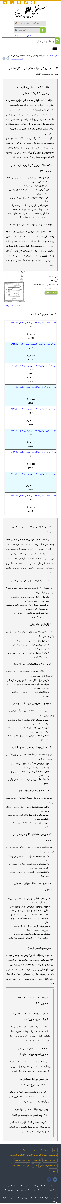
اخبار (13, 1165)
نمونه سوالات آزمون (50, 55)
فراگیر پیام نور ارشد (50, 1155)
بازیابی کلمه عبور (26, 35)
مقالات (36, 1165)
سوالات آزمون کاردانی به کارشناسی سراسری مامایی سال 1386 (33, 495)
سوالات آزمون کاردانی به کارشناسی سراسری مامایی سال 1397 (33, 344)
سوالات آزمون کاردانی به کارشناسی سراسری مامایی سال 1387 (33, 474)
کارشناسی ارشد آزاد (24, 1149)
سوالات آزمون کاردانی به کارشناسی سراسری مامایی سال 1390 (33, 409)
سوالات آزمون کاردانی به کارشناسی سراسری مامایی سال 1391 (33, 387)
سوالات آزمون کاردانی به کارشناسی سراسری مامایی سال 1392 (33, 365)
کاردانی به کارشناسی (17, 1155)
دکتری (55, 1149)
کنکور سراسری (36, 1160)
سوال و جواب (20, 1165)
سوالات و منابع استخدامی (48, 1165)
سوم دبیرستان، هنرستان (22, 1160)
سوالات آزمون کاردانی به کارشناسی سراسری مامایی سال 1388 (33, 452)
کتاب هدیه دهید (17, 59)
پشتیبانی (29, 1165)
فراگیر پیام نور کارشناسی (34, 1155)
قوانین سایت (53, 1170)
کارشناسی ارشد (37, 1149)
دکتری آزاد (47, 1149)
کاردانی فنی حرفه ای (50, 1160)
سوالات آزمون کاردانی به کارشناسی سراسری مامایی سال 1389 (33, 430)
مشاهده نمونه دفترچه (14, 305)
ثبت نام (16, 35)
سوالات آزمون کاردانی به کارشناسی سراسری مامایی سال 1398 (33, 322)
